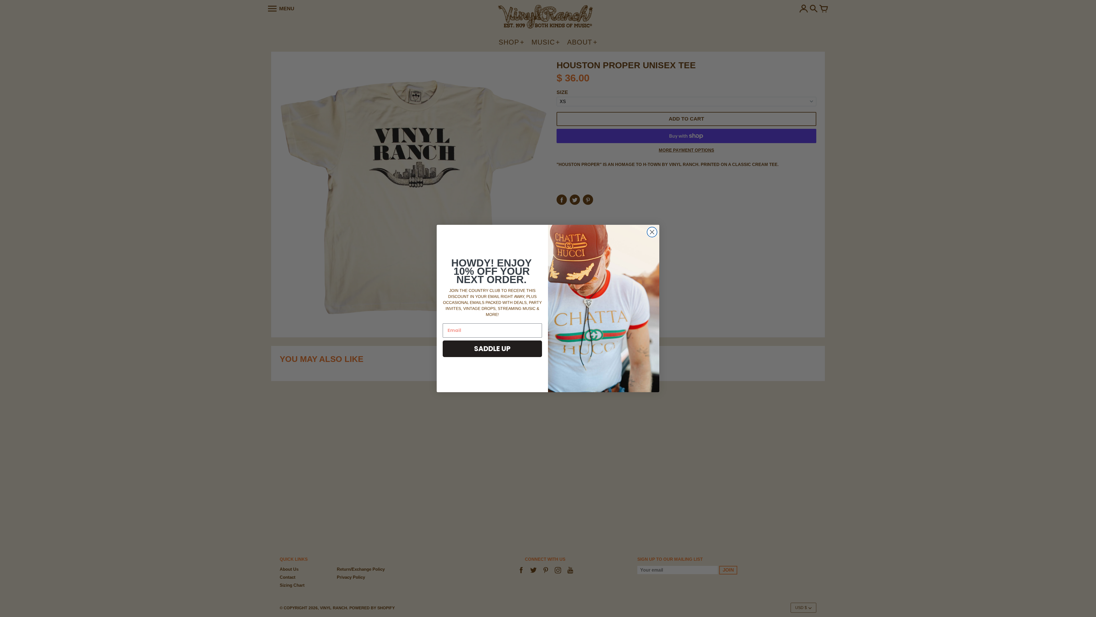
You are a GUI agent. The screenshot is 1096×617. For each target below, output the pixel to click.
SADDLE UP (492, 348)
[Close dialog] (652, 232)
